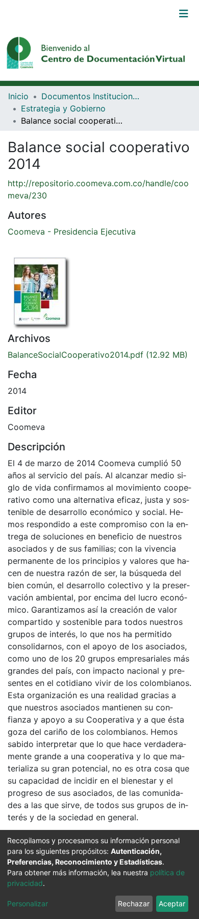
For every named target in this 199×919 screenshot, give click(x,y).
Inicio (18, 96)
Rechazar (134, 903)
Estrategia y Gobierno (63, 108)
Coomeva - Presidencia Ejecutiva (72, 231)
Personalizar (27, 903)
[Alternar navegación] (183, 13)
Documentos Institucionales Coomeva (92, 96)
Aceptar (172, 903)
